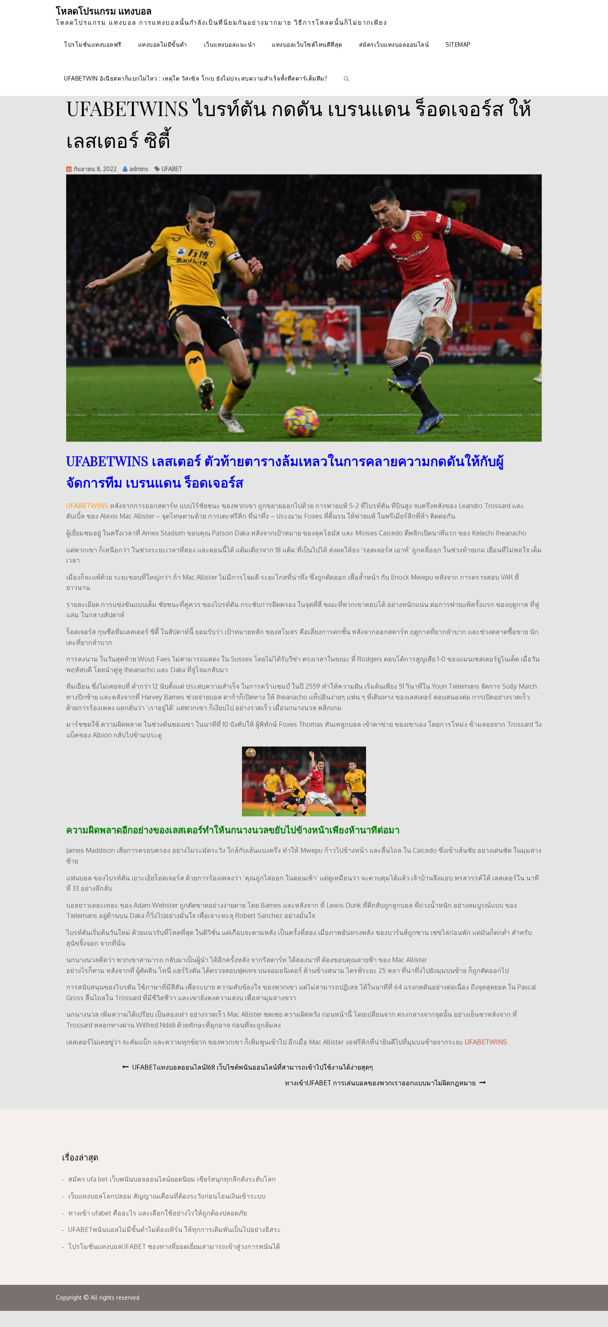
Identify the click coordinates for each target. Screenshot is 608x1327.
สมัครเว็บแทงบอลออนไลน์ (394, 44)
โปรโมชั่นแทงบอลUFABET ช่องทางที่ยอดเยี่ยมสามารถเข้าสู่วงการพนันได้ (174, 1246)
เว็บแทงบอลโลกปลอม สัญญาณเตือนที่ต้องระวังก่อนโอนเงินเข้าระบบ (167, 1196)
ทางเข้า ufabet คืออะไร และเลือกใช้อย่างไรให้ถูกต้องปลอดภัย (157, 1213)
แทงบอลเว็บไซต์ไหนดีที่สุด (307, 44)
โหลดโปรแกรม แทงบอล (103, 11)
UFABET (172, 168)
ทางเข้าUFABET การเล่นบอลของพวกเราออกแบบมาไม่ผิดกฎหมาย (380, 1083)
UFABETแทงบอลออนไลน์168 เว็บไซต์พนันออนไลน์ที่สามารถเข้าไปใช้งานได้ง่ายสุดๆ (252, 1067)
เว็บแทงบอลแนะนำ (230, 44)
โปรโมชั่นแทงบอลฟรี (93, 44)
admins (138, 168)
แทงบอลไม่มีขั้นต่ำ (162, 44)
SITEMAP (458, 44)
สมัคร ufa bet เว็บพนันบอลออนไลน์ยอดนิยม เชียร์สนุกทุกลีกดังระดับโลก (172, 1179)
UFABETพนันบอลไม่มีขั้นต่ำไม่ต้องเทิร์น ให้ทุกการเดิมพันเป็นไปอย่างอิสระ (174, 1229)
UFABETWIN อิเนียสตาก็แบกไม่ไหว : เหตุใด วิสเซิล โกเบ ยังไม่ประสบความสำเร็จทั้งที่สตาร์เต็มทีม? (195, 78)
